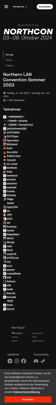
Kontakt (18, 333)
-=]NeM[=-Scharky (17, 120)
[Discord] (36, 361)
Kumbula (11, 226)
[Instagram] (16, 361)
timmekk (11, 297)
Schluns (11, 281)
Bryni (9, 148)
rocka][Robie (14, 273)
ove (9, 261)
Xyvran (10, 308)
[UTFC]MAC (13, 132)
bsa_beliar (12, 152)
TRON (10, 301)
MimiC (10, 238)
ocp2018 (11, 254)
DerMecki (12, 167)
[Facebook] (23, 361)
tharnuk (11, 293)
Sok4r (10, 289)
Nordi (10, 250)
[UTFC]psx (13, 136)
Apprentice (13, 140)
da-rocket (12, 163)
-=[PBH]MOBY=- (16, 116)
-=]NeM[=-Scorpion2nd (20, 124)
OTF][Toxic (13, 257)
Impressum (37, 333)
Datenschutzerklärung (27, 392)
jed (8, 222)
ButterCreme (14, 156)
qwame (11, 269)
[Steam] (43, 361)
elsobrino (12, 183)
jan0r (10, 218)
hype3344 (12, 207)
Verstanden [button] (28, 399)
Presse (15, 337)
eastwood (12, 175)
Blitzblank (12, 144)
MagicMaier (13, 234)
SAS (9, 277)
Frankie (11, 191)
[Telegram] (10, 361)
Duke (9, 171)
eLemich (11, 179)
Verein (15, 340)
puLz (9, 265)
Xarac (10, 304)
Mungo (10, 242)
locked (10, 230)
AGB (34, 337)
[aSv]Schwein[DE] (17, 128)
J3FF (9, 214)
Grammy (11, 195)
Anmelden (45, 6)
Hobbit (10, 203)
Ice (8, 210)
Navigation (18, 6)
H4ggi (10, 199)
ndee (9, 246)
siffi (9, 285)
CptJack (11, 160)
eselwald (11, 187)
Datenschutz (38, 340)
